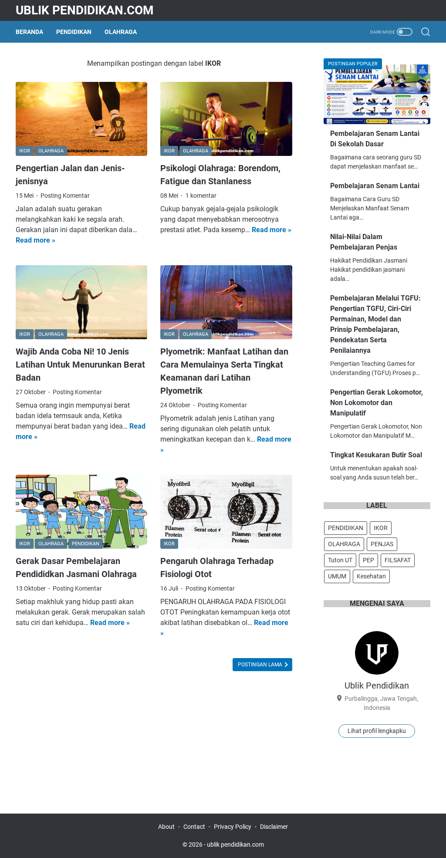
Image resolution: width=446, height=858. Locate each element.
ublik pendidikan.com (85, 10)
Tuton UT (340, 560)
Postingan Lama (261, 665)
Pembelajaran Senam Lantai (374, 186)
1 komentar (201, 195)
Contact (194, 826)
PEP (368, 560)
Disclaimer (274, 826)
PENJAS (382, 543)
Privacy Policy (232, 826)
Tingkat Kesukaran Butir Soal (376, 455)
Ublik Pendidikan (377, 685)
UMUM (337, 576)
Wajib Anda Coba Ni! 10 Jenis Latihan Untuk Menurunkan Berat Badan (80, 364)
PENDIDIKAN (345, 527)
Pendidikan (73, 31)
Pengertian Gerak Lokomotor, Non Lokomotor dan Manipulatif (376, 402)
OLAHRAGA (344, 543)
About (166, 826)
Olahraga (121, 31)
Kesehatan (371, 576)
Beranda (29, 31)
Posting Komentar (65, 195)
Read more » (35, 240)
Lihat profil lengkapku (377, 730)
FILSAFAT (398, 560)
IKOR (381, 527)
